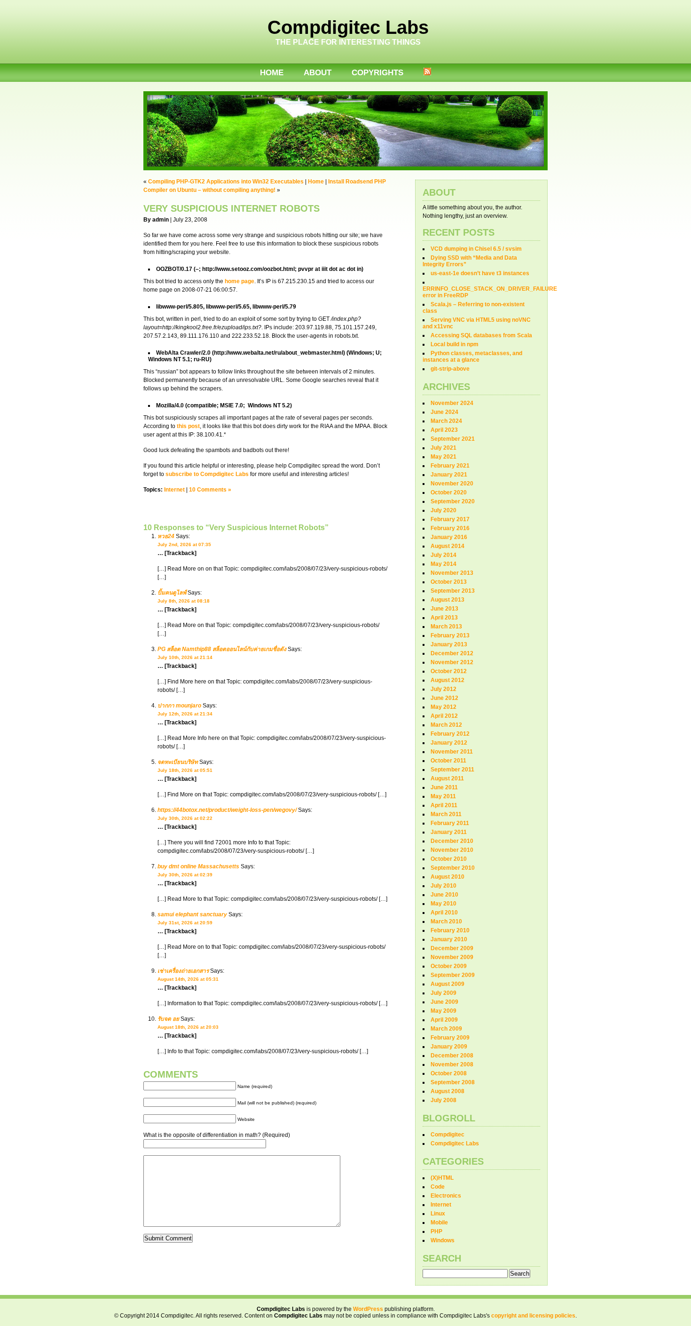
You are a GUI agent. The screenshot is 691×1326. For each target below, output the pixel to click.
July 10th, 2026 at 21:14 (184, 657)
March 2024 (446, 421)
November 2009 (452, 957)
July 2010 (443, 885)
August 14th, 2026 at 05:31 (188, 979)
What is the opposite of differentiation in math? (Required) (216, 1135)
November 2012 (452, 662)
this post (188, 426)
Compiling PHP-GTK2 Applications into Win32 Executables (226, 181)
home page (239, 281)
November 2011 (452, 751)
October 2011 (448, 760)
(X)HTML (442, 1178)
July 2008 (443, 1100)
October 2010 (449, 859)
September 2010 (453, 868)
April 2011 (444, 805)
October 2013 (449, 582)
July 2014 (443, 555)
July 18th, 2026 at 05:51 (184, 770)
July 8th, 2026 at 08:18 (183, 600)
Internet (174, 489)
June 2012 (444, 698)
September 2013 (453, 591)
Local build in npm (455, 344)
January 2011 (449, 832)
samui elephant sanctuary (192, 914)
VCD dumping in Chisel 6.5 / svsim (476, 249)
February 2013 (450, 635)
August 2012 (447, 680)
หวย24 (165, 536)
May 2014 (443, 564)
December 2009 (452, 948)
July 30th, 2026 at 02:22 (184, 818)
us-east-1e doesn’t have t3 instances (480, 273)
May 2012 (443, 707)
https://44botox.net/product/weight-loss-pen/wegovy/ (227, 810)
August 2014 (447, 546)
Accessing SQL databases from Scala (481, 335)
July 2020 (443, 510)
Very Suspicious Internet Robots (231, 208)
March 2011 (446, 814)
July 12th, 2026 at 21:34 (184, 713)
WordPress (368, 1309)
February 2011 (450, 823)
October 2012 (449, 671)
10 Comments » (210, 489)
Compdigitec (447, 1134)
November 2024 (452, 403)
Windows (443, 1240)
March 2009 (446, 1028)
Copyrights (377, 72)
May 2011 (443, 796)
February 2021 (450, 465)
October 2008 (449, 1073)
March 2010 (446, 921)
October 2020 (449, 492)
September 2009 (453, 975)
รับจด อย (168, 1019)
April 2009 (444, 1019)
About (317, 72)
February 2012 (450, 733)
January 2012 (449, 742)
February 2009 (450, 1037)
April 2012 (444, 716)
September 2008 (453, 1082)
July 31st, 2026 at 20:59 (184, 922)
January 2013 (449, 644)
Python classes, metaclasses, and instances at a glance (472, 356)
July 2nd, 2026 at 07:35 (184, 544)
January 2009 (449, 1046)
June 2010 (444, 894)
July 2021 (443, 448)
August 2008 (447, 1091)
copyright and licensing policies (533, 1315)
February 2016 (450, 528)
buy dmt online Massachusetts (198, 866)
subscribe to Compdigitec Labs (207, 474)
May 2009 (443, 1011)
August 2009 (447, 984)
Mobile (439, 1222)
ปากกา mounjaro (179, 705)
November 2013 (452, 573)
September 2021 (453, 439)
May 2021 (443, 456)
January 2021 (449, 474)
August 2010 (447, 876)
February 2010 (450, 930)
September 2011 (452, 769)
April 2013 (444, 617)
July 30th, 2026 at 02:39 (184, 874)
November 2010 (452, 850)
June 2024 (444, 412)
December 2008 (452, 1055)
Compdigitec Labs (348, 27)
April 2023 (444, 430)
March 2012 (446, 725)
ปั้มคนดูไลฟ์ (171, 592)
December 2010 (452, 841)
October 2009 (449, 966)
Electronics (446, 1195)
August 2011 (447, 778)
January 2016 (449, 537)
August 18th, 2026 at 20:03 (188, 1027)
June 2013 (444, 608)
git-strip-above (450, 368)
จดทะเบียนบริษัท (177, 762)
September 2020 (453, 501)
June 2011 (444, 787)
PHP (436, 1231)
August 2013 (447, 599)
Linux (438, 1213)
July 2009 (443, 993)
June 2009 (444, 1002)
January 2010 (449, 939)
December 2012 (452, 653)
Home (271, 72)
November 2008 (452, 1064)
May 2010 (443, 903)
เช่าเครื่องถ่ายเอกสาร (183, 971)
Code (438, 1186)
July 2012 (443, 689)
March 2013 (446, 626)
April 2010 (444, 912)
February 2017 (450, 519)
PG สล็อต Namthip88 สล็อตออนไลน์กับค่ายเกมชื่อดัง (221, 649)
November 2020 (452, 483)
